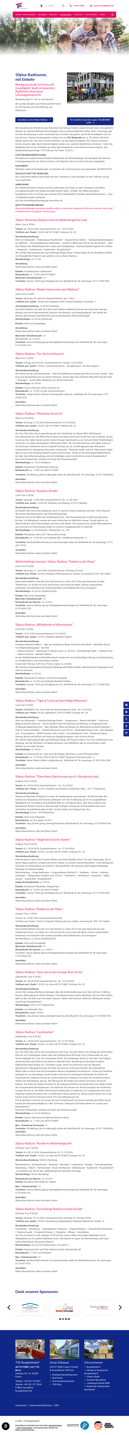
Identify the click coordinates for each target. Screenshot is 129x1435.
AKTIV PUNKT (22, 1367)
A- (46, 6)
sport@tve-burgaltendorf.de (103, 6)
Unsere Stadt (93, 1376)
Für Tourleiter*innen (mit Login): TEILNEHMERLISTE (90, 121)
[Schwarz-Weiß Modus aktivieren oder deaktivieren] (41, 6)
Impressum (21, 1405)
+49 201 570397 (79, 6)
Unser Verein (78, 14)
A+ (52, 6)
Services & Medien (91, 14)
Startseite (18, 14)
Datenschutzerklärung (40, 1405)
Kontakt (102, 14)
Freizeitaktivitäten (65, 14)
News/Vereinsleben (29, 14)
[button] (60, 1319)
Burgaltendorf (94, 1367)
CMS (56, 1405)
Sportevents (53, 14)
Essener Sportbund (96, 1380)
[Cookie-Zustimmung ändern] (5, 1426)
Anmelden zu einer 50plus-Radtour (33, 120)
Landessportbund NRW (98, 1383)
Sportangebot (42, 14)
